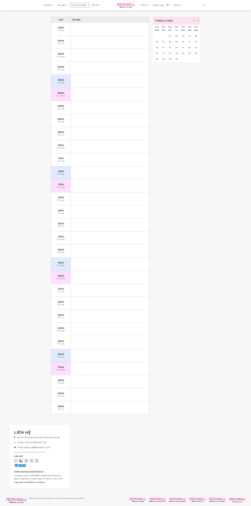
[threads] (36, 460)
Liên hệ (177, 5)
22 (170, 53)
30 (176, 59)
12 (196, 42)
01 (170, 36)
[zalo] (21, 460)
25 (190, 53)
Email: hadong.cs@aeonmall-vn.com (33, 447)
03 (183, 36)
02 (176, 36)
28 (163, 59)
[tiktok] (26, 460)
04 (189, 36)
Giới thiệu (48, 5)
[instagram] (31, 460)
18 (189, 47)
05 (196, 36)
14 (163, 47)
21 (163, 53)
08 (170, 42)
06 (157, 42)
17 (183, 47)
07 (163, 42)
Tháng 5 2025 (164, 20)
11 (189, 42)
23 (176, 53)
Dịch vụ (144, 5)
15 (170, 47)
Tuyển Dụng (158, 5)
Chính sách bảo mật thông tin (28, 471)
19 (196, 47)
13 (157, 47)
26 (196, 53)
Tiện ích (95, 5)
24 (183, 53)
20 (157, 53)
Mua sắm (62, 5)
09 (176, 42)
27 (157, 59)
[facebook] (15, 460)
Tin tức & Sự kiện (78, 5)
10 (183, 42)
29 (170, 59)
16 (176, 47)
